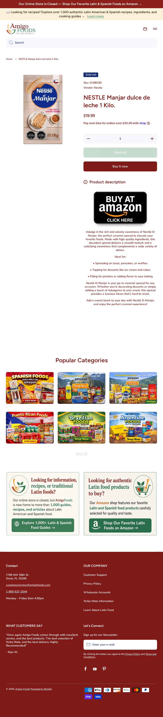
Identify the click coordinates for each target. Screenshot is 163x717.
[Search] (9, 43)
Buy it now (120, 166)
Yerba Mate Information (98, 601)
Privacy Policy (92, 584)
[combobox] (81, 43)
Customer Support (95, 575)
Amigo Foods (22, 689)
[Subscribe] (152, 645)
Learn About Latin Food (98, 610)
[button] (113, 338)
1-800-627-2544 (16, 591)
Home (9, 59)
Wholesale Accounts (97, 592)
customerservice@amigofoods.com (28, 585)
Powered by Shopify (41, 689)
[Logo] (21, 29)
